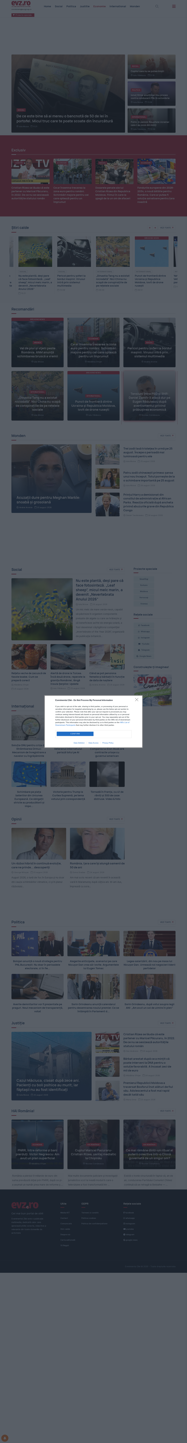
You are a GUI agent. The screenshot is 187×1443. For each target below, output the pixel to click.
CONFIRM (75, 734)
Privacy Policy (107, 743)
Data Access (93, 743)
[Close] (137, 700)
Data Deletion (79, 743)
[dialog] (93, 721)
